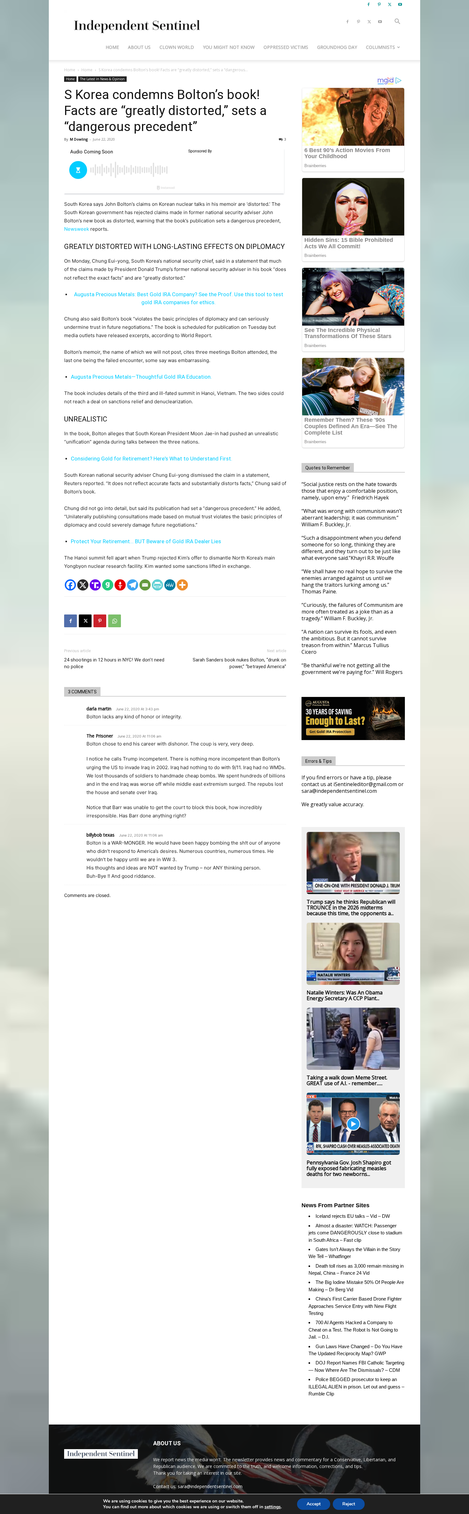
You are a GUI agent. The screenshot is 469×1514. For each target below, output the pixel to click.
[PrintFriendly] (157, 585)
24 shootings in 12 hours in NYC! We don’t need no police (114, 663)
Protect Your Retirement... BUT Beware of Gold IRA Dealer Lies (146, 541)
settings (272, 1507)
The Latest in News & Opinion (102, 79)
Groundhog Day (337, 47)
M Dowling (79, 139)
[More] (182, 585)
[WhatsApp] (114, 620)
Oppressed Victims (286, 47)
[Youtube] (400, 4)
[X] (389, 4)
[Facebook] (368, 4)
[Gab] (107, 585)
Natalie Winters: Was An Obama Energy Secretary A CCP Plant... (345, 995)
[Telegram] (132, 585)
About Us (139, 47)
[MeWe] (169, 585)
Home (112, 47)
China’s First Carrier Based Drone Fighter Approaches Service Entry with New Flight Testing (355, 1306)
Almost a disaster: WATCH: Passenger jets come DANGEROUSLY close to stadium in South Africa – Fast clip (355, 1233)
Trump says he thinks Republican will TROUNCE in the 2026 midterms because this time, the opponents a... (351, 907)
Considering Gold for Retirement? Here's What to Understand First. (151, 458)
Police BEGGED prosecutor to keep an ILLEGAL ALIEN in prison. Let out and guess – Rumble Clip (356, 1386)
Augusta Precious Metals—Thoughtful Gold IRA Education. (141, 377)
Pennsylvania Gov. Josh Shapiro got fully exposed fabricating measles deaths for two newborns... (349, 1168)
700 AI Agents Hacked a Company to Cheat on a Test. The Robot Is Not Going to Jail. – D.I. (353, 1330)
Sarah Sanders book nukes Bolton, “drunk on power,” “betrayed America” (239, 663)
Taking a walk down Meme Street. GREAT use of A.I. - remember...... (347, 1080)
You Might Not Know (229, 47)
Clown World (177, 47)
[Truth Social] (95, 585)
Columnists (380, 47)
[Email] (145, 585)
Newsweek (76, 229)
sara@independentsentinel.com (210, 1486)
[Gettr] (120, 585)
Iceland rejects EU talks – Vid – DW (353, 1216)
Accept (314, 1504)
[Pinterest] (379, 4)
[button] (397, 22)
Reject (348, 1504)
